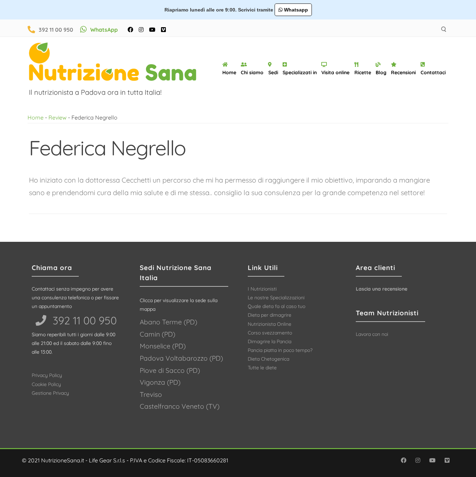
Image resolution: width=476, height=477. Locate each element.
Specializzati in (300, 72)
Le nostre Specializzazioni (276, 297)
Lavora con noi (372, 334)
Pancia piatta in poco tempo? (280, 350)
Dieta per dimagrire (269, 315)
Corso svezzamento (270, 333)
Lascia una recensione (381, 289)
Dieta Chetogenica (268, 359)
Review (57, 117)
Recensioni (403, 72)
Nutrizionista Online (269, 324)
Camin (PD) (157, 334)
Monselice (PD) (163, 346)
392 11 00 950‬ (83, 320)
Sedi (273, 72)
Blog (381, 72)
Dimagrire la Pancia (269, 341)
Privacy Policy (47, 375)
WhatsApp (104, 29)
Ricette (362, 72)
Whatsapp (295, 10)
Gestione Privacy (50, 393)
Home (229, 72)
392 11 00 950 (56, 29)
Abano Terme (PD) (168, 322)
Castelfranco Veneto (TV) (180, 406)
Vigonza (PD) (160, 382)
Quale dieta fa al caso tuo (276, 306)
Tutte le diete (262, 367)
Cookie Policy (46, 384)
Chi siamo (252, 72)
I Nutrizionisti (262, 289)
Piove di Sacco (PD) (170, 370)
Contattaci (433, 72)
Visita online (335, 72)
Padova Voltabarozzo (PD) (181, 358)
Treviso (151, 394)
